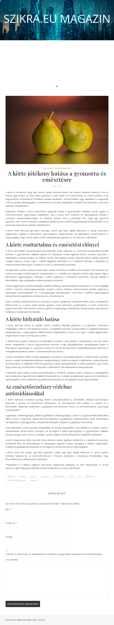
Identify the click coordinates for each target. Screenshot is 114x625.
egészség (11, 476)
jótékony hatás (59, 476)
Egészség (48, 168)
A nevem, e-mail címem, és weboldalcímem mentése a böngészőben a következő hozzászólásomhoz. (54, 554)
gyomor (34, 476)
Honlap (9, 536)
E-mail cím (11, 523)
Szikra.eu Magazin (57, 18)
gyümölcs (45, 476)
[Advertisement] (57, 61)
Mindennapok (63, 168)
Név (8, 509)
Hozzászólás (12, 559)
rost (79, 476)
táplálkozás (89, 476)
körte (71, 476)
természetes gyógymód (16, 480)
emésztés (23, 476)
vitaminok (34, 480)
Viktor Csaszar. (38, 620)
